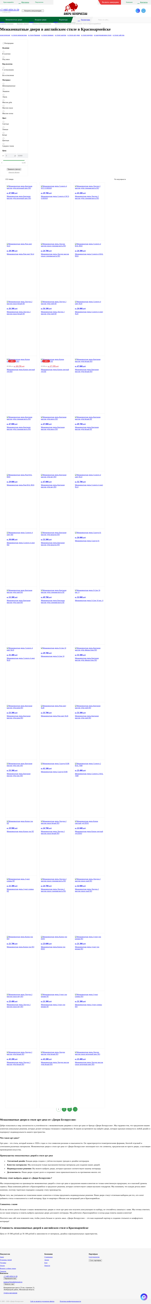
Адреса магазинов (10, 1293)
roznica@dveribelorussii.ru (13, 1282)
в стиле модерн (87, 35)
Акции (46, 1260)
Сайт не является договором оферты (42, 1301)
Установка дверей (6, 1260)
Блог (46, 1263)
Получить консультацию (32, 11)
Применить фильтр (14, 169)
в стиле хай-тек (118, 35)
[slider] (2, 160)
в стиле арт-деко (74, 35)
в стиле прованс (47, 35)
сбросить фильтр (14, 172)
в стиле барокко (34, 35)
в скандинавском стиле (102, 35)
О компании (48, 1257)
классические (5, 35)
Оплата (2, 1265)
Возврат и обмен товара (8, 1268)
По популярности (120, 179)
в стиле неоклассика (19, 35)
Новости (47, 1265)
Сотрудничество (94, 1257)
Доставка (3, 1263)
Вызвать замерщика (110, 2)
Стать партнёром (95, 1260)
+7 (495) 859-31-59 (9, 9)
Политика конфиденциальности (70, 1301)
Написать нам (9, 1284)
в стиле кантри (60, 35)
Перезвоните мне (10, 1278)
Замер (2, 1257)
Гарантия (3, 1271)
